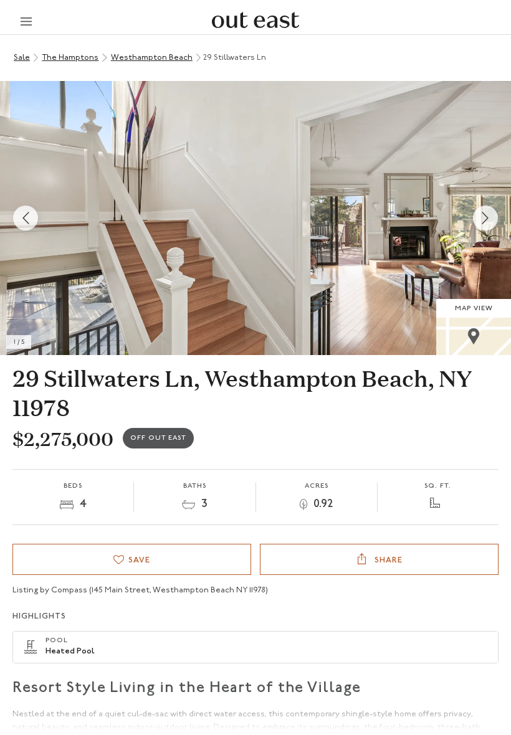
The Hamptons (70, 58)
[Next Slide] (485, 218)
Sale (22, 58)
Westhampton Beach (152, 58)
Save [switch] (139, 560)
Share (387, 560)
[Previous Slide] (25, 218)
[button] (255, 218)
